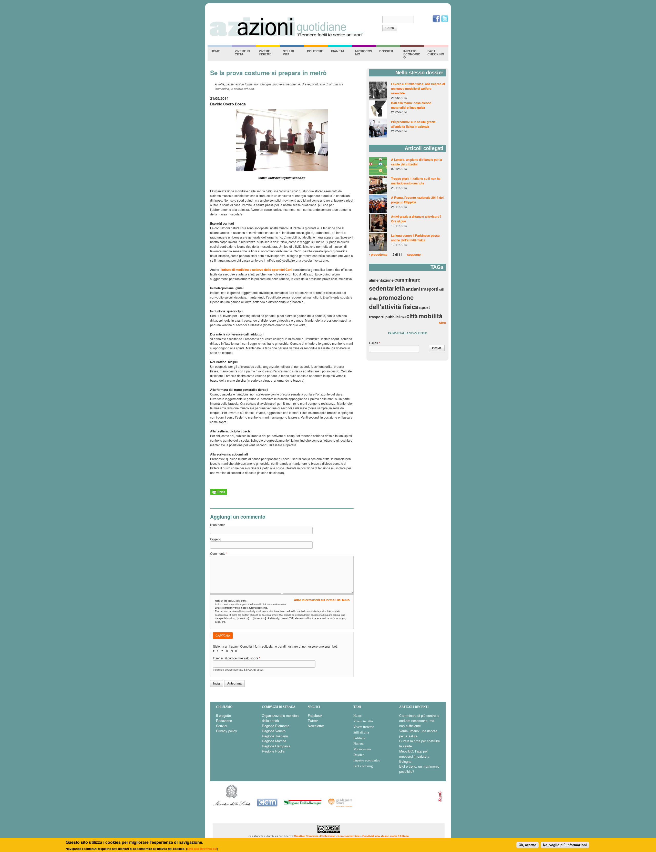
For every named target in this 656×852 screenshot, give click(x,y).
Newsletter (316, 725)
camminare (407, 279)
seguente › (415, 254)
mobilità (430, 315)
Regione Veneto (273, 730)
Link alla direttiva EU (202, 848)
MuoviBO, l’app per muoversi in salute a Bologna (414, 756)
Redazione (224, 720)
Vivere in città (242, 52)
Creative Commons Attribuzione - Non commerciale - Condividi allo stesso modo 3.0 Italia (351, 836)
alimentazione (381, 280)
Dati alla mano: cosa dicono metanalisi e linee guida (411, 105)
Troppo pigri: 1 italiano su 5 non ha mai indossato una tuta (415, 180)
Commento (219, 553)
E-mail (374, 343)
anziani (413, 289)
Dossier (386, 51)
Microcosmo (363, 52)
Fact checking (435, 52)
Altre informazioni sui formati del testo (322, 600)
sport (424, 307)
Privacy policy (226, 730)
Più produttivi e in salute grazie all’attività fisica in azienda (413, 124)
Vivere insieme (265, 52)
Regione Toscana (275, 736)
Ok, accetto (527, 845)
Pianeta (337, 51)
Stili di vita (288, 52)
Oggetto (215, 539)
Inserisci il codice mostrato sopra (236, 658)
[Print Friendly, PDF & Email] (218, 493)
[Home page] (286, 36)
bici (403, 317)
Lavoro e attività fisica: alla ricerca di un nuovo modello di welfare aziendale (418, 88)
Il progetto (223, 715)
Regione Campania (276, 746)
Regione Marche (274, 740)
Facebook (315, 715)
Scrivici (221, 725)
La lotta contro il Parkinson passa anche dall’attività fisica (415, 237)
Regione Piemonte (275, 725)
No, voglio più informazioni (565, 845)
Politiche (315, 51)
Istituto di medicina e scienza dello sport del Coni (256, 269)
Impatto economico (411, 54)
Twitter (313, 720)
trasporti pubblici (384, 316)
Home (215, 51)
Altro (442, 322)
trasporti (429, 289)
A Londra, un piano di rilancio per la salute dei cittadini (416, 161)
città (412, 316)
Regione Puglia (273, 751)
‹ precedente (378, 254)
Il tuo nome (217, 524)
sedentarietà (387, 288)
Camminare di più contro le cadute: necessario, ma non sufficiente (419, 720)
